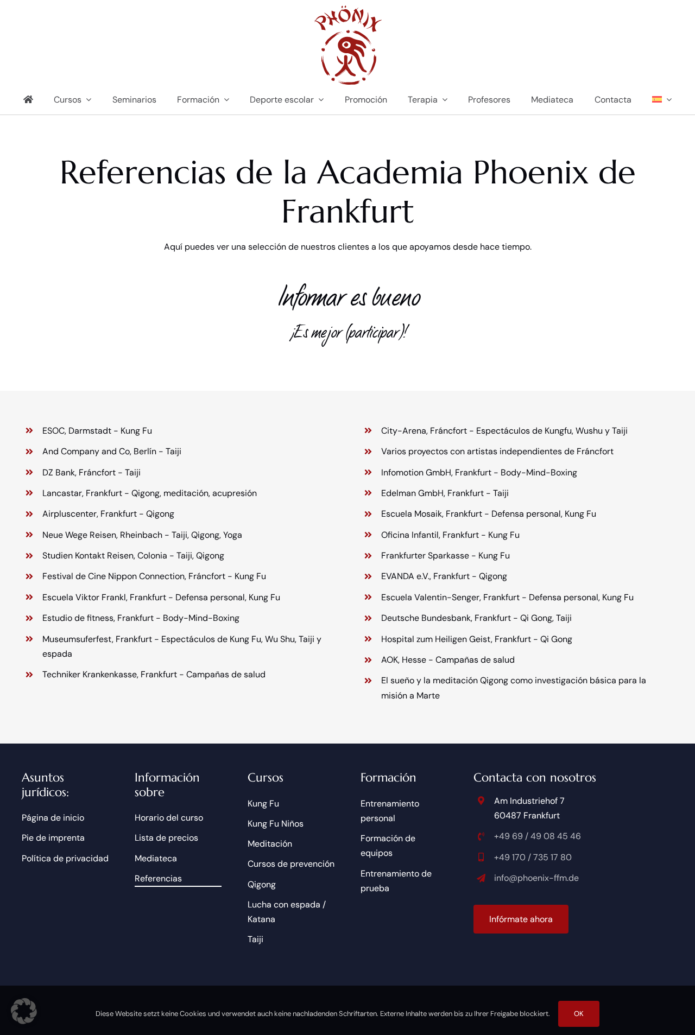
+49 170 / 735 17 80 (533, 857)
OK (579, 1013)
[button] (24, 1011)
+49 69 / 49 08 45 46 (537, 836)
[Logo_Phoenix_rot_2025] (348, 9)
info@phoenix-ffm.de (536, 878)
